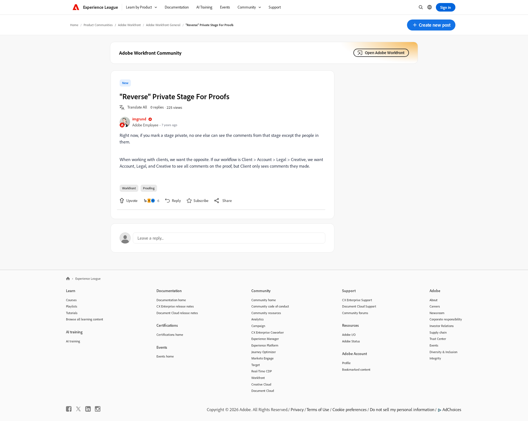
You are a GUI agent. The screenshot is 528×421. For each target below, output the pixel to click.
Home (74, 25)
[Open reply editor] (222, 238)
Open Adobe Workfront (385, 52)
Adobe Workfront (129, 25)
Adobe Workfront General (163, 25)
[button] (431, 25)
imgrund (139, 119)
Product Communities (98, 25)
